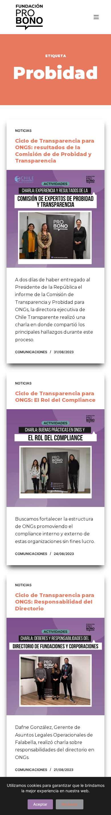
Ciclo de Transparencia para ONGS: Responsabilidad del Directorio (54, 602)
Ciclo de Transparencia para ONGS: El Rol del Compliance (55, 396)
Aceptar (40, 804)
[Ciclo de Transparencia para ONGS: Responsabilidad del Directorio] (55, 666)
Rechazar (69, 804)
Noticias (23, 130)
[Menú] (96, 17)
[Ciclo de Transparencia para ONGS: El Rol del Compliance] (55, 458)
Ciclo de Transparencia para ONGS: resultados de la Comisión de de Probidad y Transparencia (54, 151)
